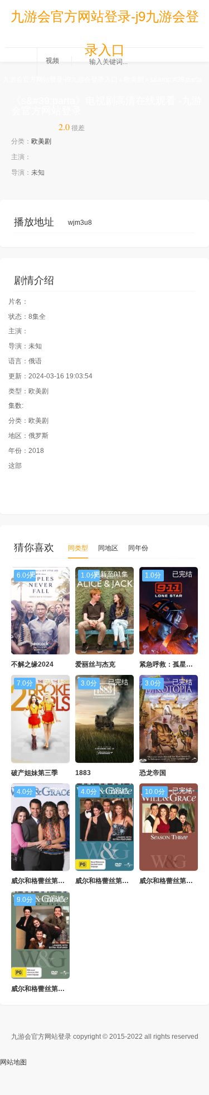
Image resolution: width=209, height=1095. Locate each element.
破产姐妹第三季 (34, 773)
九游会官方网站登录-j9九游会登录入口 (105, 21)
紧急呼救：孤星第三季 (172, 664)
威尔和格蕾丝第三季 (169, 881)
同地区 (108, 548)
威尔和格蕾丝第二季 (105, 881)
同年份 (138, 548)
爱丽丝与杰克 (95, 664)
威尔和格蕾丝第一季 (41, 881)
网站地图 (13, 1062)
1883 (83, 773)
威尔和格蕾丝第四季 (41, 989)
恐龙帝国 (152, 773)
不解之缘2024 (32, 664)
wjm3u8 (80, 222)
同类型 (78, 548)
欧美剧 (134, 79)
